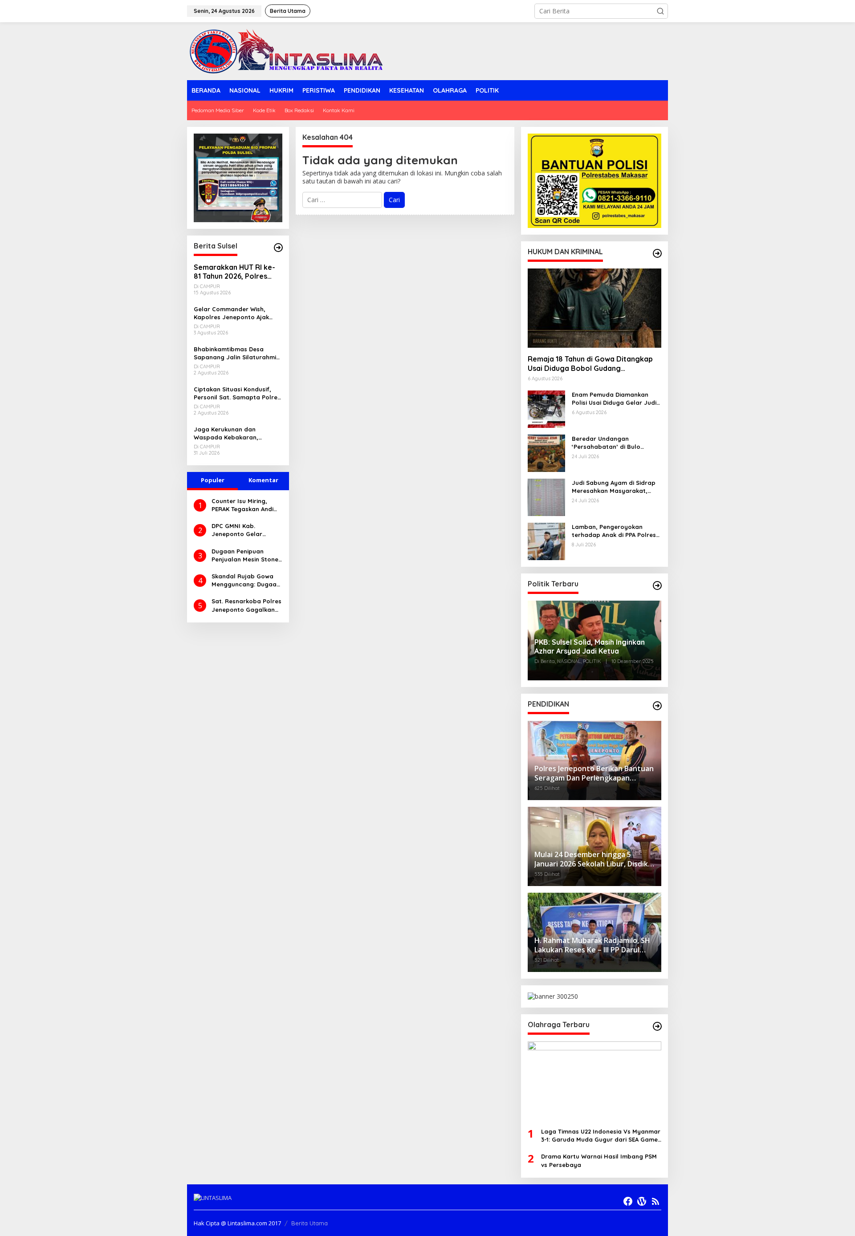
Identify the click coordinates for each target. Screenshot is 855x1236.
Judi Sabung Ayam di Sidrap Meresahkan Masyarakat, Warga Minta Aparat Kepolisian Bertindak (614, 487)
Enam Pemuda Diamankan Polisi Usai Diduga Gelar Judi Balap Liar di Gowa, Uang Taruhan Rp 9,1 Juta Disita (614, 399)
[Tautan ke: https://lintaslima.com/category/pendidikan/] (657, 705)
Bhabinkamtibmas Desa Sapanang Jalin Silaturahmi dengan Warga (235, 353)
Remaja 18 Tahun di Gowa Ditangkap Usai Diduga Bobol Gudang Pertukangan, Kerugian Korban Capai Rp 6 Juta (592, 363)
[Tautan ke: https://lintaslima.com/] (278, 247)
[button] (660, 11)
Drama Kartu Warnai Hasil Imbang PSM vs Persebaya (599, 1160)
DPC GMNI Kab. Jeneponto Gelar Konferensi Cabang (240, 530)
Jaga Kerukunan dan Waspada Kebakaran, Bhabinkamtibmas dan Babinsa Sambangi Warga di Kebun (236, 433)
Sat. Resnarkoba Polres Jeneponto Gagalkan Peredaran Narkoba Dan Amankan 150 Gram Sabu (247, 605)
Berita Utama (309, 1223)
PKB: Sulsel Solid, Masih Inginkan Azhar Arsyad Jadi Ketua (589, 647)
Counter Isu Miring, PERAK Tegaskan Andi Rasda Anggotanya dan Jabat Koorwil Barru (242, 505)
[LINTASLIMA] (288, 50)
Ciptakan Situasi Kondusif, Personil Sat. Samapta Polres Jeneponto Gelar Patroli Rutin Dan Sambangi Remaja (237, 393)
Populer (212, 480)
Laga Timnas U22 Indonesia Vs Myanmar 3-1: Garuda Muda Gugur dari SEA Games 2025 (601, 1135)
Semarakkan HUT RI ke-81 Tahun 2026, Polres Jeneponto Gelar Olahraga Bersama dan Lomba (234, 272)
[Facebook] (628, 1201)
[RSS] (655, 1201)
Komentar (263, 480)
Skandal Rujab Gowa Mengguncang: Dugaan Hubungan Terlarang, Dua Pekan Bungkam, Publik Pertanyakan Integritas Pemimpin (246, 580)
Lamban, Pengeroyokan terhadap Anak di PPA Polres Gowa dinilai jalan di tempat (614, 531)
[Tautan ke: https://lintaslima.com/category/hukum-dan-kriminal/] (657, 253)
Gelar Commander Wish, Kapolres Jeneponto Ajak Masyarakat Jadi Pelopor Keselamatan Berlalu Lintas (235, 313)
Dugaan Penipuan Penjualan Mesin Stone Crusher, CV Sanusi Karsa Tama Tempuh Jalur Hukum (245, 555)
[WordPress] (641, 1201)
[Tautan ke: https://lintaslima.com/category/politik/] (657, 585)
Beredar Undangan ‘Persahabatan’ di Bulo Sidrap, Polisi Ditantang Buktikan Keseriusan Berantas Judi (616, 443)
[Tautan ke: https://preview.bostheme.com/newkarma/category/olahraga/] (657, 1026)
